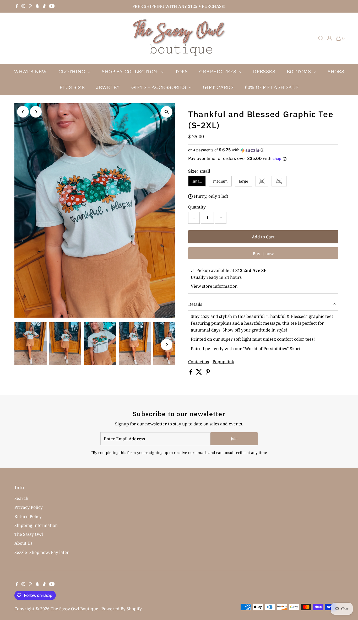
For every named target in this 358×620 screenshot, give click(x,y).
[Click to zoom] (166, 112)
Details (195, 304)
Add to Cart (263, 237)
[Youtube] (52, 6)
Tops (181, 71)
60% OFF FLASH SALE (272, 87)
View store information (214, 286)
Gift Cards (218, 87)
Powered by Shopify (121, 609)
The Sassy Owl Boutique (74, 609)
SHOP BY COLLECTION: (131, 71)
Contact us (198, 362)
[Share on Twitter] (199, 373)
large (243, 181)
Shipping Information (36, 525)
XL (263, 182)
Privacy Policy (28, 507)
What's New (30, 71)
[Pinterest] (30, 6)
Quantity (197, 207)
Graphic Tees (218, 71)
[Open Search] (320, 38)
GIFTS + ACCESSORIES (159, 87)
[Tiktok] (44, 6)
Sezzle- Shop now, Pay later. (41, 552)
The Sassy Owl (28, 534)
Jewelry (108, 87)
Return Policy (28, 516)
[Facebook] (16, 6)
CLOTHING (72, 71)
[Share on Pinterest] (208, 373)
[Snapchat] (37, 6)
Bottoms (299, 71)
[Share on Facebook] (191, 373)
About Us (23, 543)
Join (234, 438)
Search (21, 498)
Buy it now (263, 253)
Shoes (336, 71)
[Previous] (23, 112)
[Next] (36, 112)
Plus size (72, 87)
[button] (263, 150)
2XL (281, 182)
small (197, 181)
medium (220, 181)
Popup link (223, 362)
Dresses (264, 71)
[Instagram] (23, 6)
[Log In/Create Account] (329, 38)
